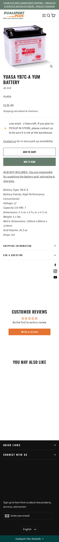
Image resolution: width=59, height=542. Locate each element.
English (27, 529)
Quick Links (11, 445)
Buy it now (29, 161)
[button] (29, 538)
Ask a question (13, 255)
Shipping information (17, 245)
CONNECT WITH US (15, 454)
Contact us (9, 141)
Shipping (8, 111)
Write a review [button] (29, 332)
